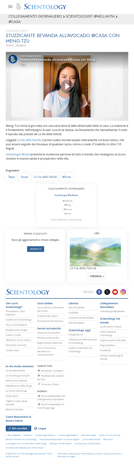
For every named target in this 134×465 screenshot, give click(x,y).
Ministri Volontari (14, 409)
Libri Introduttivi (77, 307)
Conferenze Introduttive (81, 317)
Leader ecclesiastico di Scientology (80, 349)
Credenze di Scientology (18, 319)
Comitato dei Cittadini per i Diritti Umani (25, 447)
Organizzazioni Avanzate (113, 340)
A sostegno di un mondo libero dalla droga (26, 443)
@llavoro (68, 209)
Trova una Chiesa (49, 384)
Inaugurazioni (76, 334)
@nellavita (67, 200)
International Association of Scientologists (59, 439)
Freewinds (105, 350)
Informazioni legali (66, 456)
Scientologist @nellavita (66, 195)
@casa (67, 213)
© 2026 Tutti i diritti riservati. (29, 455)
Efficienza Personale (48, 337)
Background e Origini (17, 329)
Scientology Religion (68, 435)
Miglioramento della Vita (49, 342)
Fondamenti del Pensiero (50, 321)
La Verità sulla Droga (16, 390)
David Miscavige (88, 435)
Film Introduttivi (76, 322)
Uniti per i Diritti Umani (60, 443)
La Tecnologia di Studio (18, 375)
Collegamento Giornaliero (109, 305)
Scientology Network (45, 435)
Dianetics (28, 435)
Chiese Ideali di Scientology (108, 333)
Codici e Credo (13, 335)
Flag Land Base (107, 345)
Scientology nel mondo (110, 320)
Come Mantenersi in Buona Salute (66, 219)
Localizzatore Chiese (111, 326)
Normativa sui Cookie (92, 453)
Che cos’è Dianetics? (16, 324)
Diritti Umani (12, 396)
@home (66, 177)
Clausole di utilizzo (112, 453)
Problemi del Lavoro (47, 315)
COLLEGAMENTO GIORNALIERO (66, 188)
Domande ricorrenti (16, 345)
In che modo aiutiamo (20, 366)
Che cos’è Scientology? (14, 305)
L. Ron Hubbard (13, 435)
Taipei (11, 177)
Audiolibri (74, 312)
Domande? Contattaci (51, 370)
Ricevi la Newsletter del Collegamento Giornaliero (51, 397)
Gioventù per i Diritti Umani (87, 443)
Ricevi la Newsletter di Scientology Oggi (50, 406)
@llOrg (67, 205)
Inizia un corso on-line (109, 435)
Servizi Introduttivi (49, 328)
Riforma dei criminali (16, 380)
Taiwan (24, 177)
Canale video (12, 350)
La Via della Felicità (29, 140)
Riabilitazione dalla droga (19, 385)
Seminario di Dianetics (48, 332)
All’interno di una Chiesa (18, 340)
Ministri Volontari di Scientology (21, 439)
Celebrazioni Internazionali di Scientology (83, 341)
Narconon (108, 439)
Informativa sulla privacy (69, 453)
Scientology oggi (80, 330)
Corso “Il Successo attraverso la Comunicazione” (46, 351)
